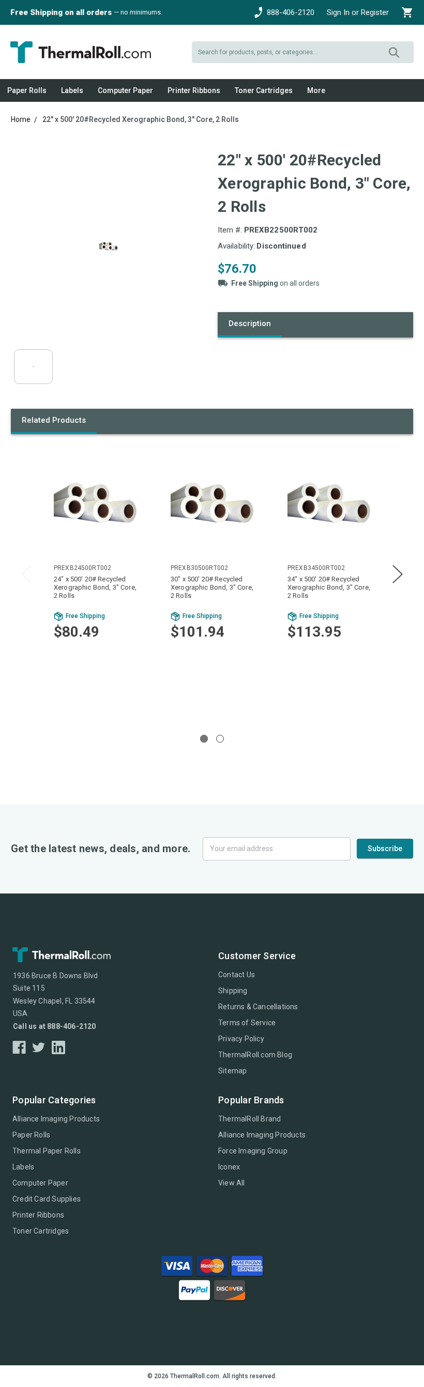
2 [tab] (220, 739)
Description (250, 323)
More (316, 90)
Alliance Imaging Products (56, 1119)
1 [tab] (204, 739)
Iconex (229, 1167)
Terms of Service (247, 1023)
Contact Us (236, 974)
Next (397, 574)
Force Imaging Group (252, 1151)
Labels (72, 90)
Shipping (233, 991)
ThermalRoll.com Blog (255, 1055)
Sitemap (232, 1071)
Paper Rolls (27, 90)
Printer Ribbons (194, 90)
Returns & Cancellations (258, 1007)
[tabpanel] (95, 582)
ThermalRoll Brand (249, 1119)
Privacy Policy (241, 1039)
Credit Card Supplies (46, 1199)
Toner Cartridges (264, 90)
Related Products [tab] (54, 420)
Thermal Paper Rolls (46, 1151)
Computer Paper (125, 90)
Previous (26, 574)
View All (231, 1183)
